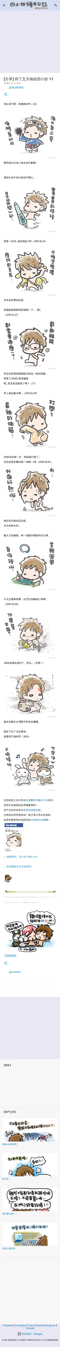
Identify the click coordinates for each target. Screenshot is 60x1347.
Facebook (8, 1325)
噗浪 (35, 800)
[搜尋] (56, 5)
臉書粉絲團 (29, 810)
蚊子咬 (5, 1179)
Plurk (39, 1325)
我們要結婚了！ (9, 1213)
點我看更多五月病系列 (19, 866)
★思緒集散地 (10, 956)
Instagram (50, 1325)
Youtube (20, 1325)
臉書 (28, 800)
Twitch (31, 1325)
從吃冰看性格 (8, 1248)
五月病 (44, 800)
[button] (5, 94)
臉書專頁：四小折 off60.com (22, 856)
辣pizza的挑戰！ (10, 1144)
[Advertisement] (30, 40)
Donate (30, 1328)
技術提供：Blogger (32, 1333)
